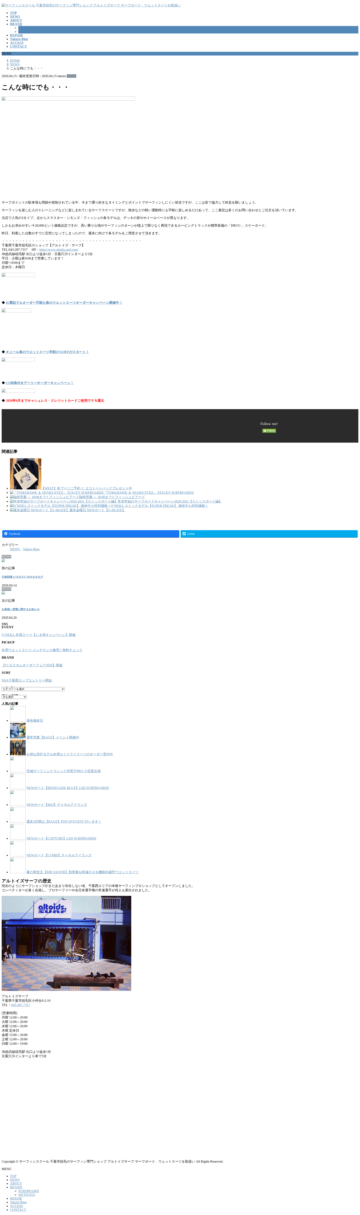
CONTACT (18, 1209)
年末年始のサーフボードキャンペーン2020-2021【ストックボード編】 (170, 501)
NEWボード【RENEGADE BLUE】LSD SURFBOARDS (67, 788)
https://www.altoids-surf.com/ (58, 249)
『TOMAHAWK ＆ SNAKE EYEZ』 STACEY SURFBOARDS (149, 492)
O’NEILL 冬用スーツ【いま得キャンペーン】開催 (39, 635)
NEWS (71, 76)
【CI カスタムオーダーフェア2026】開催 (32, 665)
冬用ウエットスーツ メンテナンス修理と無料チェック (42, 650)
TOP (13, 1176)
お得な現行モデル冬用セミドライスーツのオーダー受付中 (69, 754)
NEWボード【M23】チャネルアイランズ (56, 804)
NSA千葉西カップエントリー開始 (27, 680)
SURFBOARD (28, 28)
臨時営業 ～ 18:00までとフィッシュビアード (112, 497)
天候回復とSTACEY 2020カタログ (22, 576)
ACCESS (16, 1206)
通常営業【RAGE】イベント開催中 (52, 737)
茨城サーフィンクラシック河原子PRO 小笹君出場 (63, 771)
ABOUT (16, 1183)
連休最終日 (34, 720)
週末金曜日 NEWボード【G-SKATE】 (97, 510)
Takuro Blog (31, 549)
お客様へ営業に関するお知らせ (21, 609)
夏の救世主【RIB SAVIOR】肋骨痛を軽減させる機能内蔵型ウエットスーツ (82, 872)
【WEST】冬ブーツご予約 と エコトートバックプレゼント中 (86, 488)
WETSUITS (26, 31)
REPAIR (16, 1198)
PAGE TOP (348, 1174)
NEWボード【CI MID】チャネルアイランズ (58, 855)
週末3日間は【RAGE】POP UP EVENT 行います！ (63, 821)
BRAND (16, 1187)
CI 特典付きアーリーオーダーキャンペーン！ (39, 383)
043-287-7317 (20, 1005)
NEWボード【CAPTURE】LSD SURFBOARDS (61, 838)
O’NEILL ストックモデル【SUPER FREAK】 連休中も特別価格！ (159, 505)
